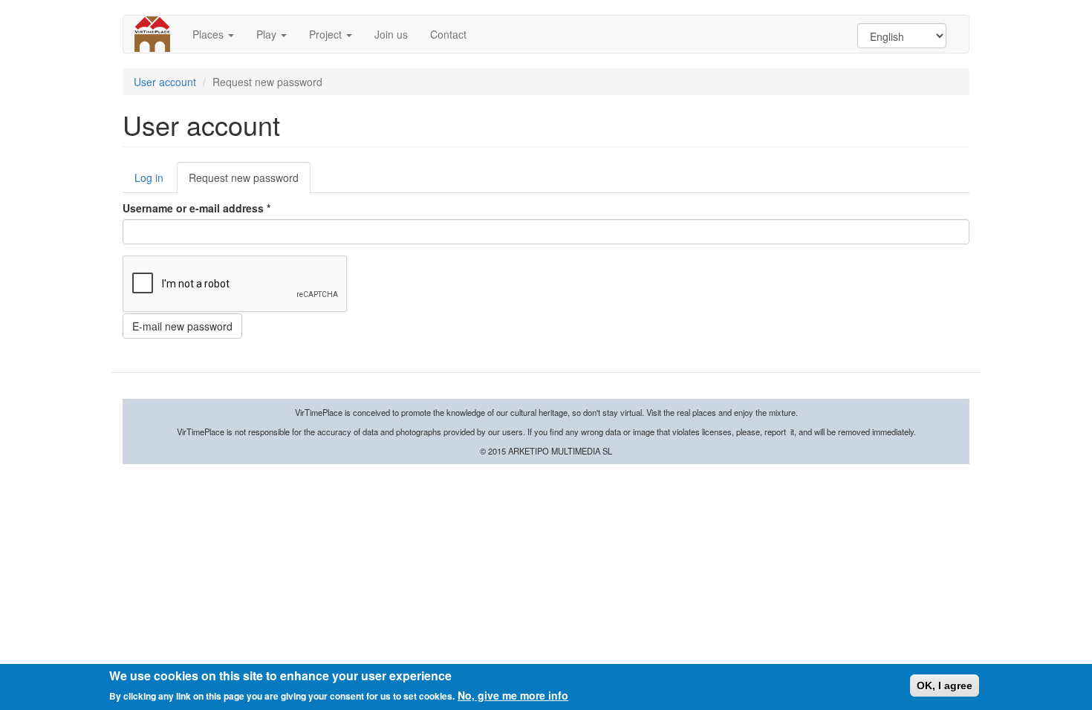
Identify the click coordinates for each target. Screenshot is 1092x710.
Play (267, 34)
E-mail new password (182, 326)
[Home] (157, 34)
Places (209, 34)
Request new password (250, 181)
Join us (391, 34)
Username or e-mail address (196, 208)
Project (327, 34)
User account (165, 81)
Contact (448, 34)
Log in (148, 177)
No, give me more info (513, 695)
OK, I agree (944, 685)
